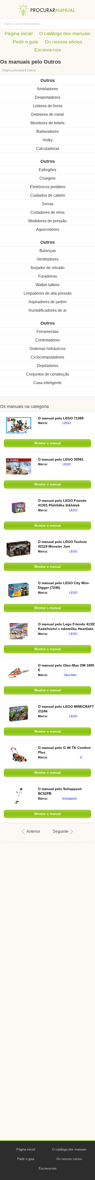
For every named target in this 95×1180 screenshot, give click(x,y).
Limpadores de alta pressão (48, 293)
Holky (48, 140)
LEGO (67, 423)
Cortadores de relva (47, 212)
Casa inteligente (47, 383)
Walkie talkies (47, 285)
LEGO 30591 (61, 459)
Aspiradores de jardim (47, 302)
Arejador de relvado (47, 268)
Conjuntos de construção (47, 374)
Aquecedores (47, 229)
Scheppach (69, 798)
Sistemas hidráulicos (47, 349)
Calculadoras (47, 148)
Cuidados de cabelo (47, 195)
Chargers (47, 178)
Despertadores (47, 97)
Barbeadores (47, 131)
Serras (47, 204)
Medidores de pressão (47, 221)
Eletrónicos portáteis (47, 187)
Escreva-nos (47, 49)
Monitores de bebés (47, 123)
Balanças (47, 251)
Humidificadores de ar (47, 310)
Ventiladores (47, 259)
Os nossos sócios (63, 41)
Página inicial (18, 33)
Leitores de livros (47, 106)
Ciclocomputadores (47, 357)
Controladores (47, 340)
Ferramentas (47, 331)
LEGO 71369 (61, 418)
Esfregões (47, 170)
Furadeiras (47, 276)
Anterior (33, 831)
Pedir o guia (25, 41)
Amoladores (47, 89)
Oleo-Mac (70, 675)
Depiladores (47, 366)
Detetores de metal (47, 114)
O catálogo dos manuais (64, 33)
